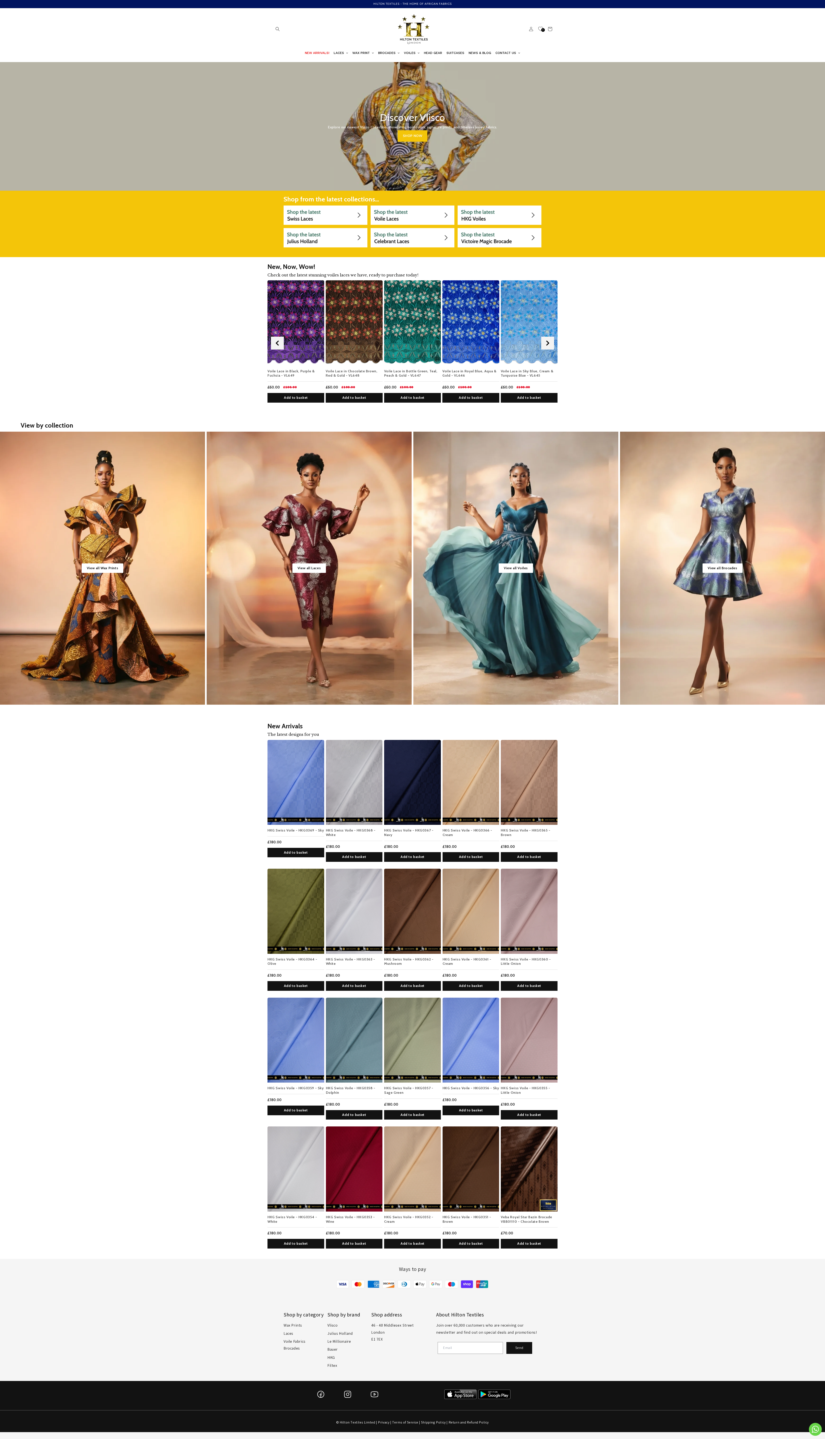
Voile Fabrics (295, 1341)
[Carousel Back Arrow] (277, 343)
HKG (331, 1357)
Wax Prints (293, 1325)
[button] (277, 29)
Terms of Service (405, 1422)
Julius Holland (340, 1333)
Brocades (292, 1348)
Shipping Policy (433, 1422)
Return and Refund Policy (469, 1422)
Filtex (332, 1365)
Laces (288, 1333)
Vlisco (332, 1325)
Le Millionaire (339, 1341)
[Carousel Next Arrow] (547, 343)
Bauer (332, 1349)
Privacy (383, 1422)
